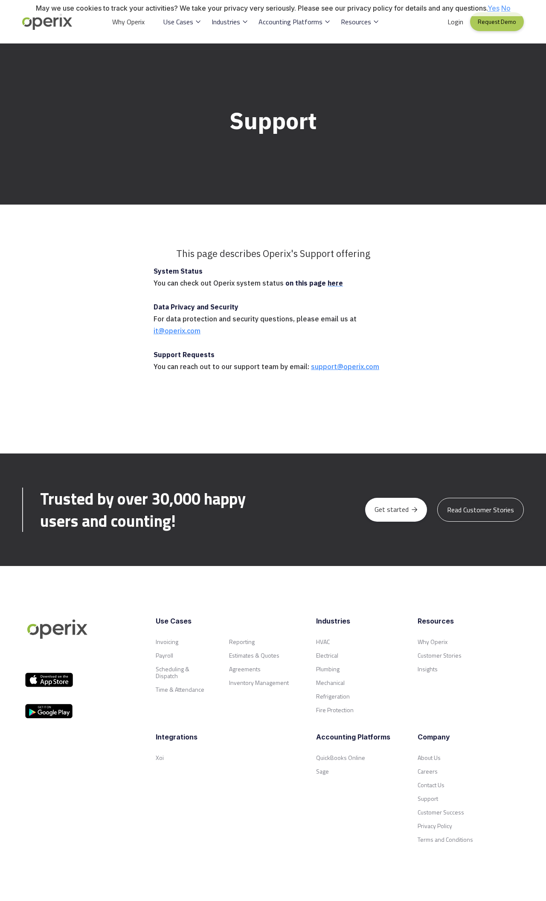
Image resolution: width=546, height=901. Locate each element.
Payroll (164, 655)
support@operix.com (345, 366)
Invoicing (167, 641)
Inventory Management (259, 682)
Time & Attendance (180, 689)
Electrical (327, 655)
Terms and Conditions (445, 839)
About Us (429, 757)
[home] (52, 21)
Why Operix (128, 22)
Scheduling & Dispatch (172, 672)
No (506, 8)
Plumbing (328, 668)
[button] (182, 22)
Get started (396, 509)
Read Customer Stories (480, 510)
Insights (428, 668)
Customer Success (441, 812)
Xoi (160, 757)
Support (428, 798)
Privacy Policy (435, 825)
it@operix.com (177, 330)
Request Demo (497, 21)
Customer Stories (440, 655)
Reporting (242, 641)
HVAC (323, 641)
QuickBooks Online (340, 757)
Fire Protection (335, 709)
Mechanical (330, 682)
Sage (322, 771)
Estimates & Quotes (254, 655)
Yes (494, 8)
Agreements (245, 668)
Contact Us (431, 784)
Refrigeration (333, 696)
